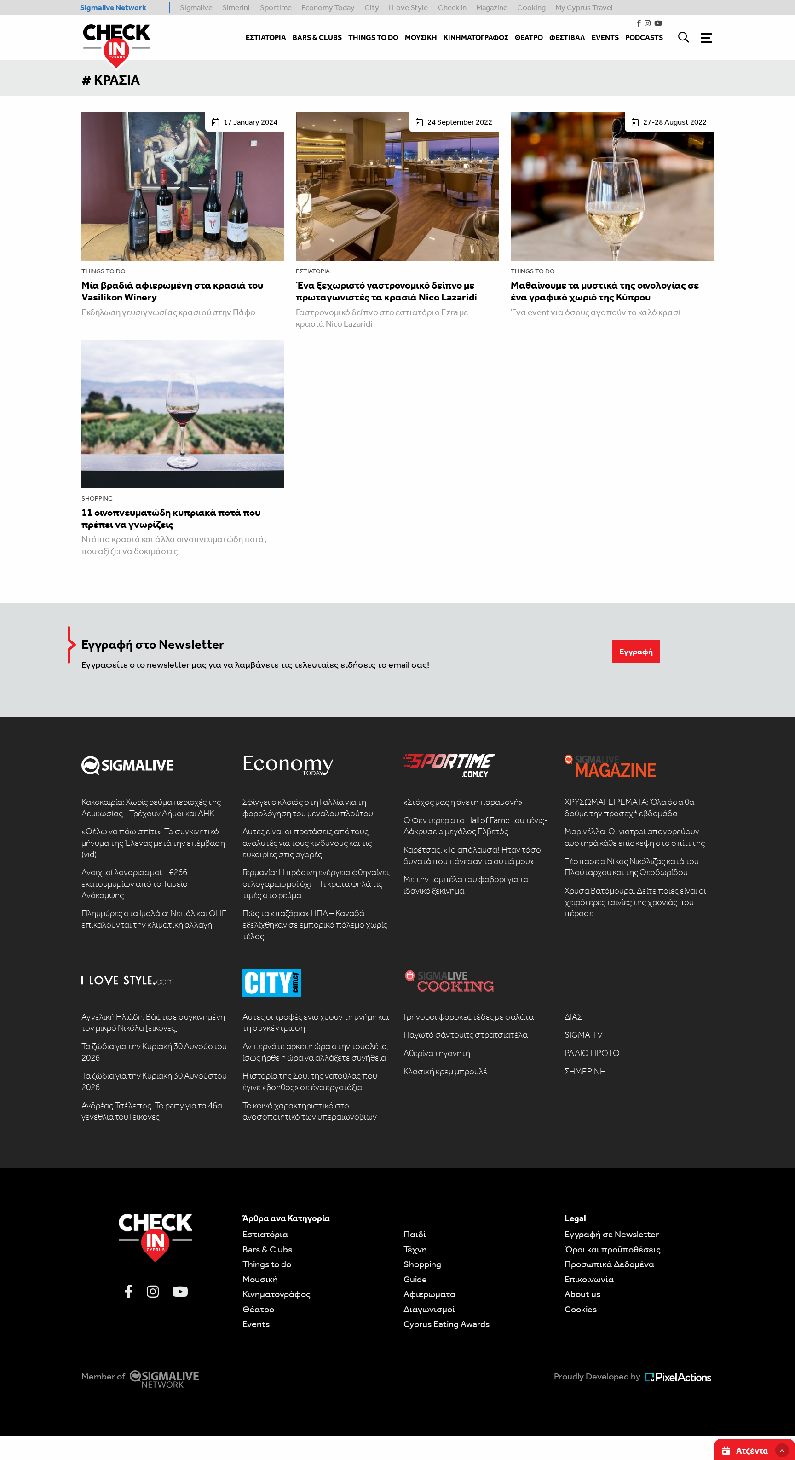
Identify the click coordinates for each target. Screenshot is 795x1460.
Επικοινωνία (589, 1279)
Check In (452, 7)
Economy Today (328, 7)
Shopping (97, 498)
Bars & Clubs (267, 1249)
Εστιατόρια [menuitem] (266, 37)
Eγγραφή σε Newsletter (612, 1234)
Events (256, 1323)
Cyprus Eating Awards (446, 1323)
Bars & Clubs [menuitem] (317, 37)
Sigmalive (196, 7)
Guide (415, 1279)
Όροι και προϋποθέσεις (613, 1249)
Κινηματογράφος (276, 1293)
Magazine (491, 7)
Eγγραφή (636, 651)
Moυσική (260, 1279)
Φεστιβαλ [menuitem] (567, 37)
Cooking (531, 7)
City (371, 7)
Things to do (103, 271)
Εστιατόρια (313, 271)
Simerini (236, 7)
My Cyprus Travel (584, 7)
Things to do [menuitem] (373, 37)
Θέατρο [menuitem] (529, 37)
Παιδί (414, 1234)
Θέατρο (258, 1309)
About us (582, 1293)
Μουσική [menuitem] (421, 37)
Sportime (276, 7)
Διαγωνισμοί (429, 1309)
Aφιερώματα (429, 1293)
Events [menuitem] (605, 37)
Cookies (581, 1309)
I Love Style (408, 7)
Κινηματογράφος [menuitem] (476, 37)
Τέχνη (415, 1249)
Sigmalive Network (113, 7)
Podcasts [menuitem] (644, 37)
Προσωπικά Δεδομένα (609, 1264)
